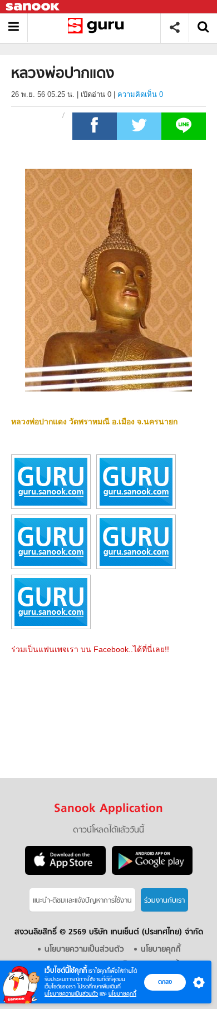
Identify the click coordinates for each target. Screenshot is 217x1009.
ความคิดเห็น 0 (140, 94)
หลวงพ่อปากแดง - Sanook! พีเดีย (98, 27)
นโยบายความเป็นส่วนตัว (71, 994)
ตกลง (165, 981)
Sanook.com (33, 7)
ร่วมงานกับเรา (164, 901)
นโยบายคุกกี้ (122, 994)
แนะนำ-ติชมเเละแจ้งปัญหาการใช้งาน (82, 901)
